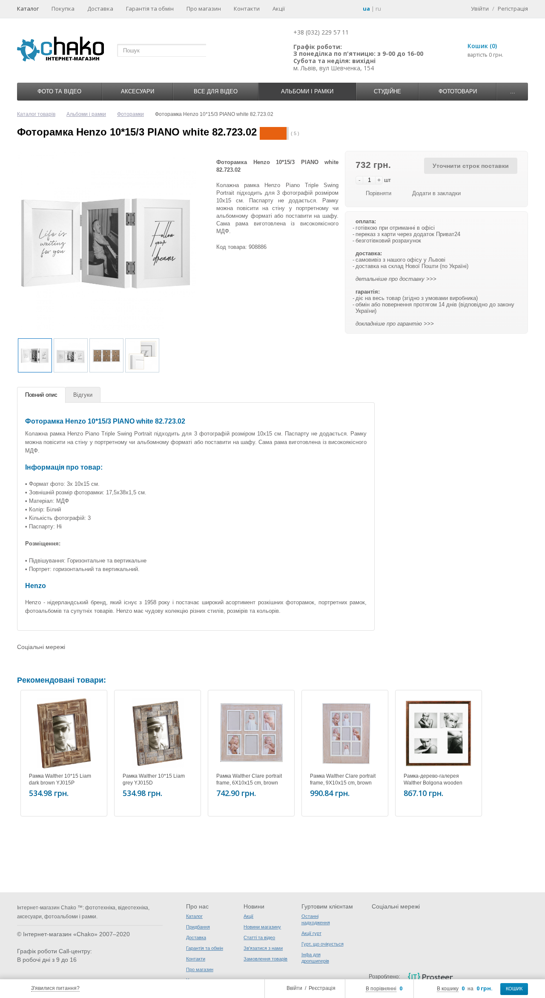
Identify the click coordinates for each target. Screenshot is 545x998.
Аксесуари (137, 91)
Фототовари (458, 91)
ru (378, 8)
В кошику (448, 989)
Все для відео (216, 91)
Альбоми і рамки (307, 91)
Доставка (100, 8)
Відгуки (82, 395)
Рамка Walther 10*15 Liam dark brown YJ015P (60, 779)
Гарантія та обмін (150, 8)
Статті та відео (259, 937)
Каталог (28, 8)
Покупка (63, 8)
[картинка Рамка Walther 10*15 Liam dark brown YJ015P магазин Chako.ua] (64, 733)
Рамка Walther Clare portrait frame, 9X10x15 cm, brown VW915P (343, 783)
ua (366, 8)
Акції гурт (311, 933)
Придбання (198, 926)
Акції (278, 8)
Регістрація (513, 8)
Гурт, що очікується (322, 943)
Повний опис (41, 395)
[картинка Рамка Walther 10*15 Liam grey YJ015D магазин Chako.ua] (157, 733)
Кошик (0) (482, 46)
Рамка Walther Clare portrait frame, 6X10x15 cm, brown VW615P (249, 783)
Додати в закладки (436, 193)
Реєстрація (322, 988)
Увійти (480, 8)
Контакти (247, 8)
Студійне (387, 91)
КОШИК (514, 988)
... (512, 91)
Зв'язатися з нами (263, 948)
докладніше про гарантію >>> (395, 323)
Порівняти (378, 193)
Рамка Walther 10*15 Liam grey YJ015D (154, 779)
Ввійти (294, 988)
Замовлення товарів (265, 958)
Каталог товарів (36, 114)
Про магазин (203, 8)
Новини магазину (262, 926)
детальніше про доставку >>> (396, 279)
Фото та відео (59, 91)
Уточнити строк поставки (471, 165)
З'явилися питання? (55, 988)
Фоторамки (130, 114)
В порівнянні (381, 989)
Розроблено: (384, 976)
